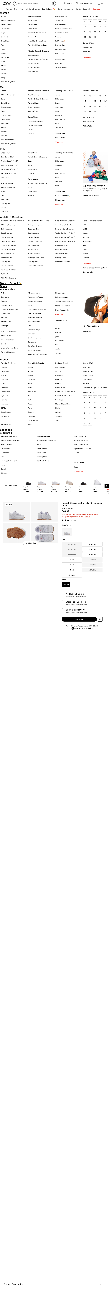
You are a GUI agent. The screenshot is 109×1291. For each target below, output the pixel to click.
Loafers (3, 53)
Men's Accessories (62, 305)
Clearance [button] (96, 9)
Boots (60, 9)
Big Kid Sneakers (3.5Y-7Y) (65, 241)
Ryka (30, 408)
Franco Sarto (5, 392)
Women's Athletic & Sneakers (12, 220)
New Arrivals (59, 53)
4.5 (90, 21)
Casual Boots (32, 29)
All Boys (76, 453)
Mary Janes (5, 57)
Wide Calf (86, 51)
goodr (57, 337)
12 (90, 37)
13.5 (84, 111)
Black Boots (32, 20)
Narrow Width (88, 43)
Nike (57, 123)
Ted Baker (58, 416)
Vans (30, 424)
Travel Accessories (34, 350)
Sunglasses (32, 342)
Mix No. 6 (86, 383)
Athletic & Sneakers (8, 20)
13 (95, 37)
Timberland (59, 127)
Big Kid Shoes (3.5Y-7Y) (9, 169)
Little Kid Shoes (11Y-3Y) (9, 165)
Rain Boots (5, 123)
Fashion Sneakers (7, 237)
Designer (58, 37)
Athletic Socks (6, 336)
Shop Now (87, 331)
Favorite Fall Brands (8, 363)
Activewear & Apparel (35, 297)
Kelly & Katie (87, 379)
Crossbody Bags (6, 305)
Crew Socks (5, 344)
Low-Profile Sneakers (8, 245)
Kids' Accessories (62, 310)
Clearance (87, 57)
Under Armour (33, 420)
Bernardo (58, 379)
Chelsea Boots (6, 107)
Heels (3, 49)
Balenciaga (59, 375)
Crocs (57, 111)
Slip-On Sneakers (34, 67)
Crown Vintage (88, 375)
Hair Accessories (34, 321)
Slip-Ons (4, 135)
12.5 (100, 106)
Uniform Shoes (6, 212)
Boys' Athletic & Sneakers (64, 229)
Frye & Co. (4, 396)
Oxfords (31, 133)
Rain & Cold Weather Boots (37, 45)
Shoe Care (31, 334)
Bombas (58, 332)
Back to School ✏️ (48, 9)
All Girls (76, 457)
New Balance (60, 119)
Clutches (4, 301)
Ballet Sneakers (6, 229)
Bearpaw (4, 367)
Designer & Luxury (34, 313)
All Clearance (79, 462)
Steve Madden (6, 412)
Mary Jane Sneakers (8, 249)
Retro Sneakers (6, 257)
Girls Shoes (32, 152)
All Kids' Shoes (7, 183)
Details (87, 517)
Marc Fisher (5, 400)
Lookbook (86, 9)
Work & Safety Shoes (8, 82)
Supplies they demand (94, 185)
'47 (56, 324)
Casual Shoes (5, 29)
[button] (100, 619)
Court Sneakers (33, 55)
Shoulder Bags (6, 321)
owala (57, 349)
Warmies (58, 353)
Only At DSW (88, 363)
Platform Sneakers (7, 253)
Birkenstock (59, 99)
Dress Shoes (5, 41)
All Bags (4, 293)
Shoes (3, 16)
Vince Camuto (6, 424)
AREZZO (58, 371)
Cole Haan (59, 107)
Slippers (3, 73)
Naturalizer (5, 404)
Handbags (58, 63)
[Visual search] (53, 3)
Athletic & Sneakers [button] (33, 9)
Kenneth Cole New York (63, 396)
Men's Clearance (43, 436)
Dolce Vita (4, 387)
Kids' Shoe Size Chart (8, 173)
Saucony (31, 412)
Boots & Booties (6, 24)
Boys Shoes (33, 179)
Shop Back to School (91, 195)
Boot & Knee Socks (7, 340)
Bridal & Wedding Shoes (63, 29)
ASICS (85, 229)
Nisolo (57, 408)
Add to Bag (79, 619)
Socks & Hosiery (61, 67)
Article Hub (59, 20)
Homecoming (60, 45)
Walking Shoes (33, 71)
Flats (2, 45)
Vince (57, 420)
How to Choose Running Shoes (95, 267)
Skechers (58, 181)
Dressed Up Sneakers (35, 121)
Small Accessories (34, 338)
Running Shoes (33, 63)
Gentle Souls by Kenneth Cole (65, 392)
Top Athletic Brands (36, 363)
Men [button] (15, 9)
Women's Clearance (8, 436)
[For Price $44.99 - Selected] (67, 532)
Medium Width (88, 121)
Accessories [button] (69, 9)
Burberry (58, 383)
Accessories (60, 133)
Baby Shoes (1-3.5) (7, 157)
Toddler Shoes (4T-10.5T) (9, 161)
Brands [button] (78, 9)
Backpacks (5, 297)
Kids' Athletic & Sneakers (65, 220)
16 (100, 111)
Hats (29, 325)
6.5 (85, 27)
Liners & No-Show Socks (9, 348)
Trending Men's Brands (64, 90)
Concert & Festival (61, 33)
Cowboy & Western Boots (37, 33)
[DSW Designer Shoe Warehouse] (7, 3)
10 (95, 32)
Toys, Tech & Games (35, 346)
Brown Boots (32, 24)
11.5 (84, 37)
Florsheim (58, 115)
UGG (57, 185)
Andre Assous (60, 367)
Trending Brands (61, 320)
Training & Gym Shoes (8, 270)
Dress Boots (32, 37)
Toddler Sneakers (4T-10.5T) (65, 233)
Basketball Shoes (34, 229)
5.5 (100, 21)
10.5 (100, 32)
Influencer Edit (60, 49)
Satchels (4, 317)
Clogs (3, 33)
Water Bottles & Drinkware (37, 354)
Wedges (3, 78)
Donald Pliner (60, 387)
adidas (57, 95)
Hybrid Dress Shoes (35, 125)
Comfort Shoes (6, 37)
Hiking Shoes (5, 119)
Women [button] (9, 9)
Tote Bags (4, 325)
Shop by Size (6, 152)
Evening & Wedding (35, 317)
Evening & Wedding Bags (9, 309)
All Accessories (34, 293)
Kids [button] (21, 9)
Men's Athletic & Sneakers (38, 220)
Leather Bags (5, 313)
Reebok (85, 253)
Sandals (3, 69)
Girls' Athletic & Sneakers (64, 225)
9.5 (90, 32)
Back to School (60, 24)
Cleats (3, 195)
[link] (28, 486)
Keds (30, 383)
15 (95, 111)
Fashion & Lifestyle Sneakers (38, 59)
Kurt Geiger (59, 400)
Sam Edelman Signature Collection (95, 387)
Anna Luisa (86, 367)
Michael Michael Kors (62, 404)
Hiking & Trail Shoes (8, 241)
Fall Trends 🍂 (60, 41)
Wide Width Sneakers (8, 278)
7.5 (95, 27)
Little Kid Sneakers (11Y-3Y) (65, 237)
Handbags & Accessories (9, 461)
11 (105, 32)
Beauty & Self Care (35, 301)
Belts (30, 305)
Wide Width (87, 47)
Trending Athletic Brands (92, 220)
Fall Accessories (61, 297)
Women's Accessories (64, 301)
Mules (3, 61)
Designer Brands (61, 363)
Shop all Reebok (67, 508)
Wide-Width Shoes (7, 140)
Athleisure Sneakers (8, 225)
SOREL (3, 408)
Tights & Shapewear (8, 352)
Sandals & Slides (43, 461)
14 (90, 111)
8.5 (105, 27)
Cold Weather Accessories (37, 309)
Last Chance (78, 471)
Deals (76, 467)
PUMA (85, 249)
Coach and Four (88, 371)
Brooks (57, 103)
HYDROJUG (59, 341)
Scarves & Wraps (34, 330)
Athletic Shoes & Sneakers (38, 51)
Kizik (30, 387)
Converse (58, 165)
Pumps (3, 65)
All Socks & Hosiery (8, 331)
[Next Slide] (107, 486)
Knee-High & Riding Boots (37, 41)
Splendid (58, 412)
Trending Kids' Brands (64, 152)
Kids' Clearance (80, 436)
